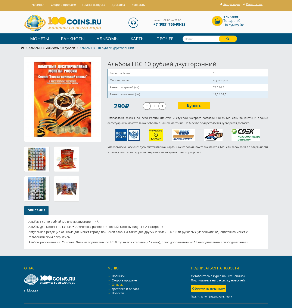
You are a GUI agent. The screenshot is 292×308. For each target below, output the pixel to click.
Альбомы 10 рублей (60, 48)
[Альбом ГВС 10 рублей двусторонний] (62, 99)
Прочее (164, 39)
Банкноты (73, 39)
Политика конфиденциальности (211, 296)
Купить (194, 105)
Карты (138, 39)
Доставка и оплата (125, 289)
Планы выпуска (93, 5)
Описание (36, 210)
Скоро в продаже (63, 5)
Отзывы (118, 285)
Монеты (39, 39)
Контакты (138, 5)
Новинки (118, 276)
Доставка (118, 5)
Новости (118, 293)
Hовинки (38, 5)
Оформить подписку (208, 288)
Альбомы (108, 39)
